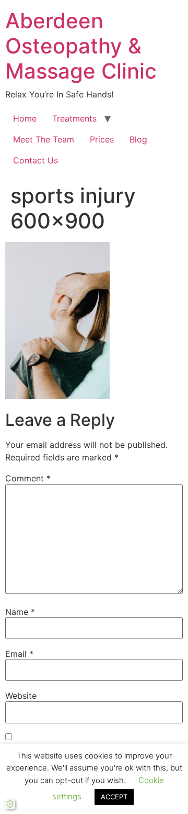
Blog (138, 139)
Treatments (74, 118)
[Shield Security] (10, 804)
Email (19, 654)
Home (25, 118)
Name (20, 612)
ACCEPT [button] (114, 797)
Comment (28, 478)
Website (21, 695)
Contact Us (35, 160)
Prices (102, 139)
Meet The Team (43, 139)
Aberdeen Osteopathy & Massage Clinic (81, 46)
